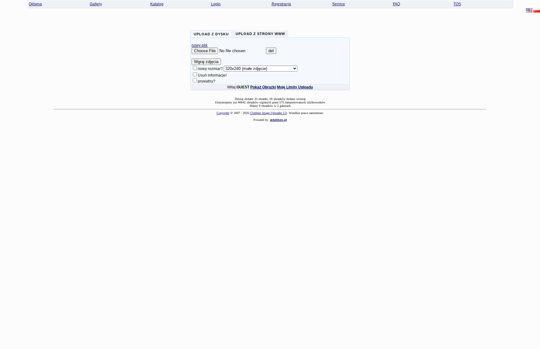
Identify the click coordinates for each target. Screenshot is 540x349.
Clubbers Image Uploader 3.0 (268, 113)
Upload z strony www (260, 34)
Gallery (96, 4)
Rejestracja (281, 4)
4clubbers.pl (278, 120)
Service (338, 4)
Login (216, 4)
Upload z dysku (211, 34)
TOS (457, 4)
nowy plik (200, 45)
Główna (35, 4)
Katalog (156, 4)
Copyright (223, 113)
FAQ (396, 4)
